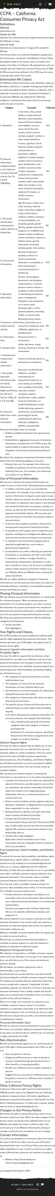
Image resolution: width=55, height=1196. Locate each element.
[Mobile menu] (40, 4)
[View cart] (50, 4)
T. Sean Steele (12, 4)
